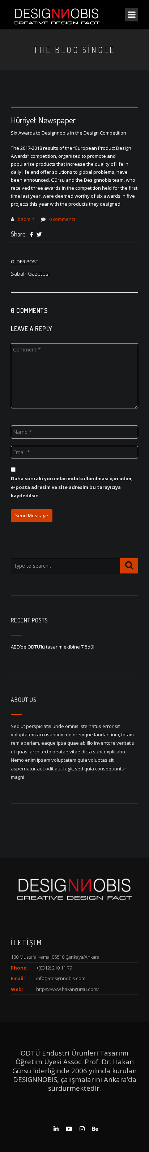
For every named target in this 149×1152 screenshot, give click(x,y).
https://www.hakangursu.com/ (67, 989)
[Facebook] (31, 235)
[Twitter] (39, 235)
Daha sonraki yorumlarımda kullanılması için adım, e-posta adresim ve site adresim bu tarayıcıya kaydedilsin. (72, 487)
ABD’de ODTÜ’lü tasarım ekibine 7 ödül (52, 646)
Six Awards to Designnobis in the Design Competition (68, 132)
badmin (26, 219)
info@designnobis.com (60, 978)
